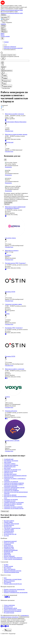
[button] (2, 33)
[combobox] (8, 55)
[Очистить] (3, 58)
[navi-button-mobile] (2, 38)
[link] (3, 29)
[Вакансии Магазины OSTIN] (16, 280)
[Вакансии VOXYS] (16, 387)
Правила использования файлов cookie (12, 13)
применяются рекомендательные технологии (15, 616)
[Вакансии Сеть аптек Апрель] (16, 227)
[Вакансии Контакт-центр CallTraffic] (16, 430)
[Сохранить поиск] (2, 63)
